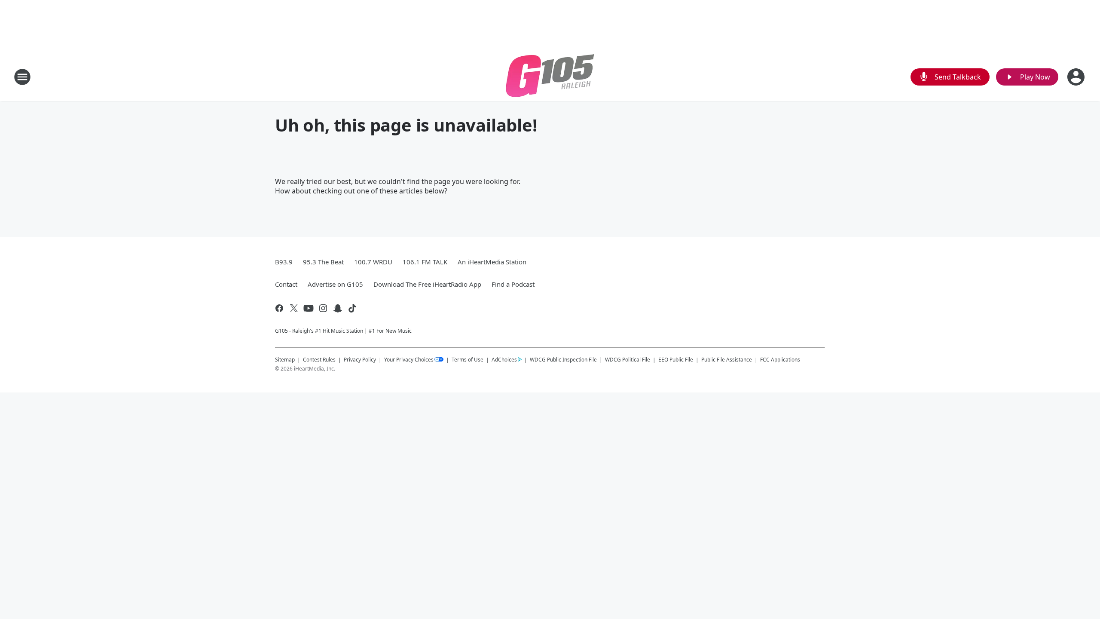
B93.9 (284, 261)
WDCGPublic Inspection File (563, 359)
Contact (286, 284)
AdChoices (504, 359)
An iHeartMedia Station (492, 261)
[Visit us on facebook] (279, 308)
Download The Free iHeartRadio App (427, 284)
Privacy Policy (360, 359)
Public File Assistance (726, 359)
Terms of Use (467, 359)
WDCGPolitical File (627, 359)
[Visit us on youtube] (308, 308)
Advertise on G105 (335, 284)
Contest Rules (319, 359)
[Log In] (1076, 77)
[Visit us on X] (294, 308)
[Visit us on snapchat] (338, 308)
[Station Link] (550, 76)
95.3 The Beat (323, 261)
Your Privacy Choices (409, 359)
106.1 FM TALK (425, 261)
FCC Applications (780, 359)
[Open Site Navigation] (22, 77)
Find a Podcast (513, 284)
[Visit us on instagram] (323, 308)
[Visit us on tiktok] (352, 308)
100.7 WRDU (373, 261)
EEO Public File (675, 359)
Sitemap (285, 359)
